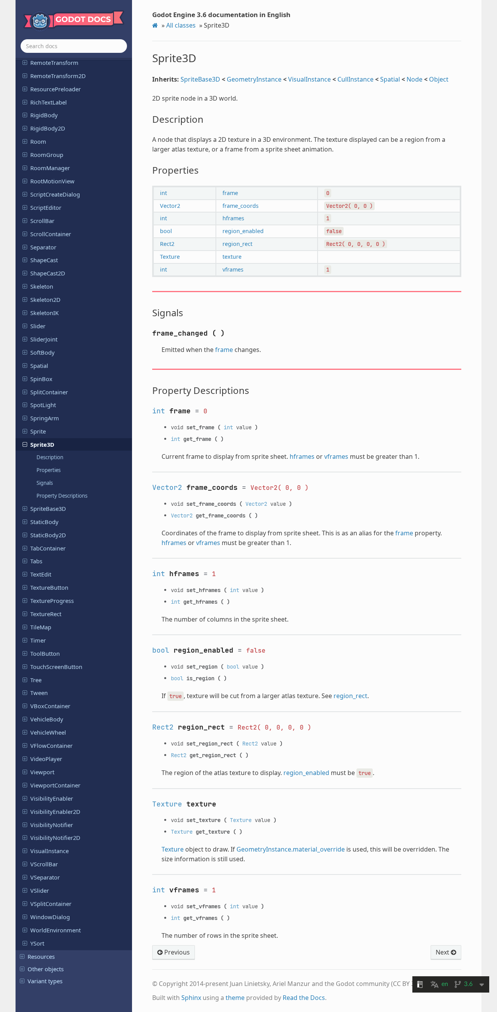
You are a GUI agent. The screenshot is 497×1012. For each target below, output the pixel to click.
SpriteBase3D (48, 508)
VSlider (39, 890)
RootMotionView (52, 181)
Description (49, 457)
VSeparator (45, 877)
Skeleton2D (45, 299)
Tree (36, 680)
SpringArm (44, 418)
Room (38, 141)
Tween (39, 693)
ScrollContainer (50, 234)
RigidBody (44, 115)
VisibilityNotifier (51, 825)
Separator (43, 247)
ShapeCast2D (47, 273)
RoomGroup (46, 155)
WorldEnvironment (55, 930)
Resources (41, 956)
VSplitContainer (50, 903)
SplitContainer (49, 392)
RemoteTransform (54, 62)
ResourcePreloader (55, 89)
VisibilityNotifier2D (55, 837)
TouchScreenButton (56, 667)
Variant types (45, 981)
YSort (37, 943)
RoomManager (50, 168)
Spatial (39, 365)
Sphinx (191, 997)
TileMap (40, 627)
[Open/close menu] (25, 62)
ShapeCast (44, 260)
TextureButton (49, 587)
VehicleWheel (48, 732)
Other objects (46, 969)
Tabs (36, 561)
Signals (44, 482)
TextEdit (40, 574)
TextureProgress (52, 600)
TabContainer (48, 548)
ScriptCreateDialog (55, 194)
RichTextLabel (48, 102)
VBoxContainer (50, 706)
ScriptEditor (45, 207)
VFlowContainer (51, 745)
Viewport (42, 772)
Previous (176, 952)
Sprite (38, 431)
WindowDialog (50, 917)
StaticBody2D (48, 535)
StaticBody (44, 522)
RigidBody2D (47, 128)
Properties (48, 470)
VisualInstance (49, 851)
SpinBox (41, 379)
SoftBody (42, 352)
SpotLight (43, 405)
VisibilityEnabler (51, 798)
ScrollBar (42, 221)
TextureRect (45, 614)
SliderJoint (43, 339)
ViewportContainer (55, 785)
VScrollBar (44, 864)
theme (235, 997)
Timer (38, 640)
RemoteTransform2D (58, 76)
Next (443, 952)
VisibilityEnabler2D (55, 811)
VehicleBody (46, 719)
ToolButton (45, 653)
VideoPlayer (46, 759)
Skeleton (41, 286)
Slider (37, 326)
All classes (181, 25)
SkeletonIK (44, 313)
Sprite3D (42, 444)
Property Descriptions (61, 495)
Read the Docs (304, 997)
